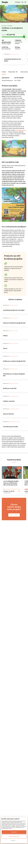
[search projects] (22, 2)
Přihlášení (18, 2)
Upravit (13, 840)
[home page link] (5, 2)
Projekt (4, 72)
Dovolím (14, 832)
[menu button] (25, 2)
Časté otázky (24, 72)
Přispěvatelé (12, 72)
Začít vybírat (14, 515)
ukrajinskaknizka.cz (20, 130)
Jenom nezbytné (14, 836)
